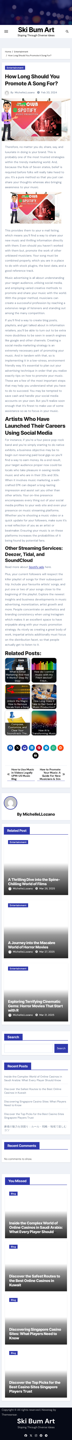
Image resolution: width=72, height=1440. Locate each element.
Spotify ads (36, 567)
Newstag (47, 1410)
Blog (13, 1193)
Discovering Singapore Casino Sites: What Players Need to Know (35, 1333)
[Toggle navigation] (6, 31)
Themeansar (9, 1414)
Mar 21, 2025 (46, 1015)
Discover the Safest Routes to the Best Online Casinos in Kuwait (34, 1280)
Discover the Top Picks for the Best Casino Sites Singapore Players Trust (34, 1386)
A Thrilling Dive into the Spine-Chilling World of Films (34, 881)
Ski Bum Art (36, 30)
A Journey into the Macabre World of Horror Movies (31, 945)
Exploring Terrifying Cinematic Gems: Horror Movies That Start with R (35, 1005)
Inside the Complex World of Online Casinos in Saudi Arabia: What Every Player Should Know (33, 1078)
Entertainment (15, 67)
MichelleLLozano (25, 92)
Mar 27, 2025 (47, 951)
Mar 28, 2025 (47, 888)
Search (13, 1037)
